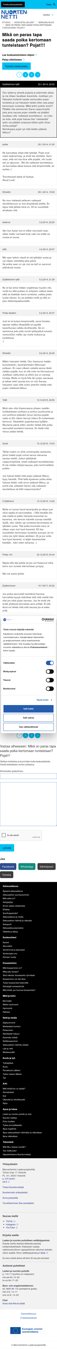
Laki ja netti (8, 1048)
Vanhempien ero (10, 953)
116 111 (9, 1274)
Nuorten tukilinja (10, 1117)
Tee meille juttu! (10, 1150)
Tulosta (6, 874)
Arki (5, 1083)
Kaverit (6, 942)
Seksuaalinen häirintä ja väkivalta (17, 920)
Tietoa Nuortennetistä (13, 1187)
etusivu (6, 22)
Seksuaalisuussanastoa (13, 927)
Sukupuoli (7, 924)
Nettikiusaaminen (10, 1041)
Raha (5, 1103)
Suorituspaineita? (10, 913)
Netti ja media (10, 1017)
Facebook (8, 866)
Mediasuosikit (9, 1052)
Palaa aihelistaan (12, 59)
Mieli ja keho (9, 995)
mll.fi (4, 1181)
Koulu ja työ (9, 1058)
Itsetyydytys (8, 902)
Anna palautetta (10, 1197)
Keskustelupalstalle (13, 4)
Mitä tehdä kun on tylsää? (14, 1088)
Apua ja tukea (10, 1109)
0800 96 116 (12, 1288)
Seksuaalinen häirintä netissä (15, 1044)
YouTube (10, 1227)
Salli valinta (28, 718)
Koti (4, 1095)
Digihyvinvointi (9, 1022)
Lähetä (7, 848)
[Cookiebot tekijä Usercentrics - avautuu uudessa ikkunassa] (42, 620)
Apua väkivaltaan (10, 1136)
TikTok (9, 1221)
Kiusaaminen (10, 963)
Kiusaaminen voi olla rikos (14, 979)
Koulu (5, 1066)
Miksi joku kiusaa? (11, 971)
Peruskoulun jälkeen (11, 1070)
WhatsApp (27, 866)
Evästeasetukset (28, 1317)
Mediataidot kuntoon (12, 1026)
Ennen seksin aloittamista (14, 905)
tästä (43, 1252)
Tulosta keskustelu (16, 66)
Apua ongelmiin (9, 1128)
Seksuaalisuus (46, 22)
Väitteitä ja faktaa (10, 931)
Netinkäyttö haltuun (11, 1033)
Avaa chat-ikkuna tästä (13, 1303)
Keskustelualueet (24, 22)
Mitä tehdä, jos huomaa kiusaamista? (19, 990)
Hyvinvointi (7, 1008)
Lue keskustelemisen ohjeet (18, 55)
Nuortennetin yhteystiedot (15, 1192)
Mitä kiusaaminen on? (12, 967)
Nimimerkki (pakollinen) (11, 771)
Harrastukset (8, 1092)
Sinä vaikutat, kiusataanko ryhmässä (19, 975)
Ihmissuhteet (9, 937)
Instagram (11, 1224)
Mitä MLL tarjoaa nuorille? (14, 1146)
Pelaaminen (8, 1030)
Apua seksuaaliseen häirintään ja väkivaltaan (22, 1132)
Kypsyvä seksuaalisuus (13, 891)
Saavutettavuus (28, 1313)
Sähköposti (46, 866)
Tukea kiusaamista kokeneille (15, 982)
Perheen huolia (9, 957)
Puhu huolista (9, 1121)
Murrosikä (7, 1000)
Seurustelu (7, 946)
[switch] (50, 671)
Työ (4, 1077)
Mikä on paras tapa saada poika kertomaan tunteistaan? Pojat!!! (26, 26)
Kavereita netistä (10, 1037)
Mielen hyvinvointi (10, 1004)
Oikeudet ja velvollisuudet (14, 1099)
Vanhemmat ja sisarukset (14, 949)
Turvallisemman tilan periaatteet (18, 1203)
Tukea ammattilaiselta (12, 1125)
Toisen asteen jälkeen (12, 1074)
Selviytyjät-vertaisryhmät (13, 986)
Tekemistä (8, 1142)
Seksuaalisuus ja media (13, 916)
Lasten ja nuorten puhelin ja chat (17, 1114)
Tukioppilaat (8, 1063)
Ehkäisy (6, 909)
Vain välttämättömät (28, 727)
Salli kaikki (28, 709)
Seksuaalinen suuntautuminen (16, 894)
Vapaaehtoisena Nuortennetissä (17, 1154)
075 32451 (10, 1178)
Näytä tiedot (42, 700)
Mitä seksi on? (9, 898)
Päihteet (6, 1012)
